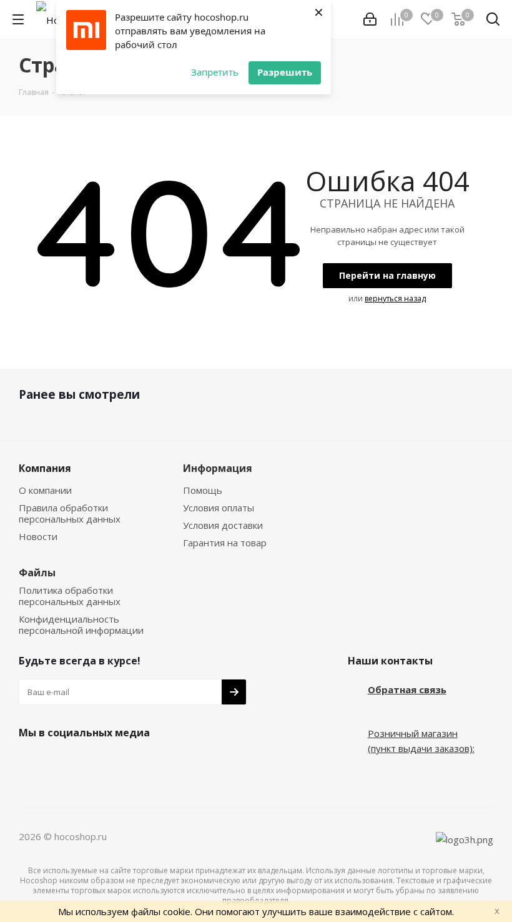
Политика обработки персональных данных (70, 596)
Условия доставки (223, 525)
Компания (45, 468)
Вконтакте (31, 761)
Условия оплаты (218, 507)
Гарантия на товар (225, 542)
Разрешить (284, 72)
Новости (38, 536)
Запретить (215, 72)
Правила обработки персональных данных (70, 513)
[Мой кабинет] (370, 19)
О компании (45, 490)
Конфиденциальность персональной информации (81, 624)
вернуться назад (395, 298)
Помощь (202, 490)
